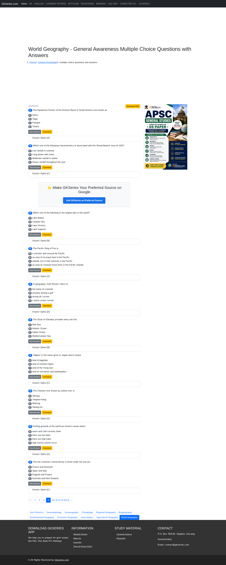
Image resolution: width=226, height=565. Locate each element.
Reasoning (121, 538)
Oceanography (71, 512)
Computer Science (124, 534)
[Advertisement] (78, 27)
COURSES (144, 3)
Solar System (87, 517)
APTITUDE (73, 3)
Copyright (77, 542)
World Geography (129, 517)
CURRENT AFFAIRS (56, 3)
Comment (47, 132)
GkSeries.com (10, 3)
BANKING (101, 3)
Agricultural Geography (107, 517)
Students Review (80, 534)
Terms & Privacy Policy (82, 546)
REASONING (87, 3)
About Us (77, 538)
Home (24, 3)
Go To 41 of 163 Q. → (62, 500)
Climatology (87, 512)
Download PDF (133, 106)
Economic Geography (67, 517)
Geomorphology (54, 512)
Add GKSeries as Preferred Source (84, 200)
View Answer (34, 132)
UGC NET (113, 3)
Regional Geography (105, 512)
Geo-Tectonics (36, 512)
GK (30, 3)
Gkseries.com (62, 560)
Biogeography (125, 512)
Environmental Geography (42, 517)
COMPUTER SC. (128, 3)
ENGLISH (39, 3)
